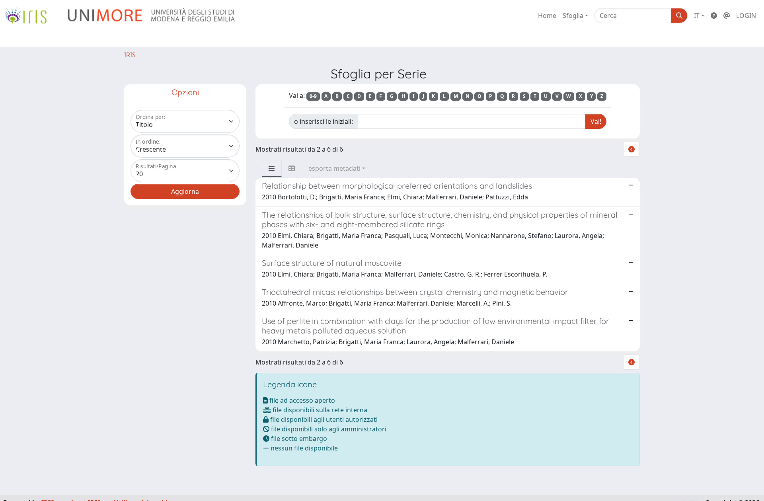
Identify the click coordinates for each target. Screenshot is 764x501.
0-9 (313, 96)
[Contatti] (726, 15)
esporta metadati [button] (334, 168)
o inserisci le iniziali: (323, 121)
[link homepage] (29, 15)
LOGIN (746, 15)
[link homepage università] (152, 15)
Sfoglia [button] (573, 15)
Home (547, 15)
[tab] (272, 168)
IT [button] (697, 15)
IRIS (130, 55)
